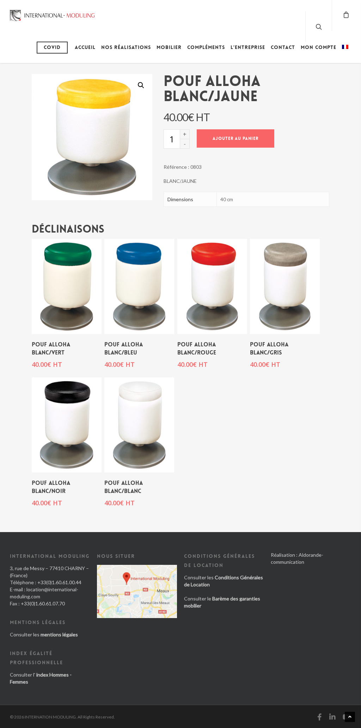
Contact (283, 47)
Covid (52, 47)
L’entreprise (248, 47)
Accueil (85, 47)
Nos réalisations (126, 47)
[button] (141, 85)
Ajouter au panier (235, 138)
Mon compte (318, 47)
